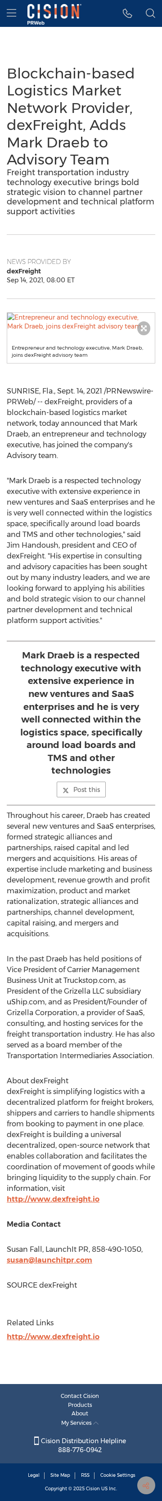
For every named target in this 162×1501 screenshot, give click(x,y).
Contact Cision (80, 1396)
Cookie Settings (117, 1475)
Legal (34, 1475)
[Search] (150, 13)
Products (80, 1405)
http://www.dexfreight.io (53, 1199)
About (80, 1413)
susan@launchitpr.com (49, 1260)
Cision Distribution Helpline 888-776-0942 (82, 1445)
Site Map (60, 1475)
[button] (81, 322)
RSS (85, 1475)
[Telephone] (127, 13)
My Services (77, 1422)
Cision (93, 1489)
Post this (86, 790)
